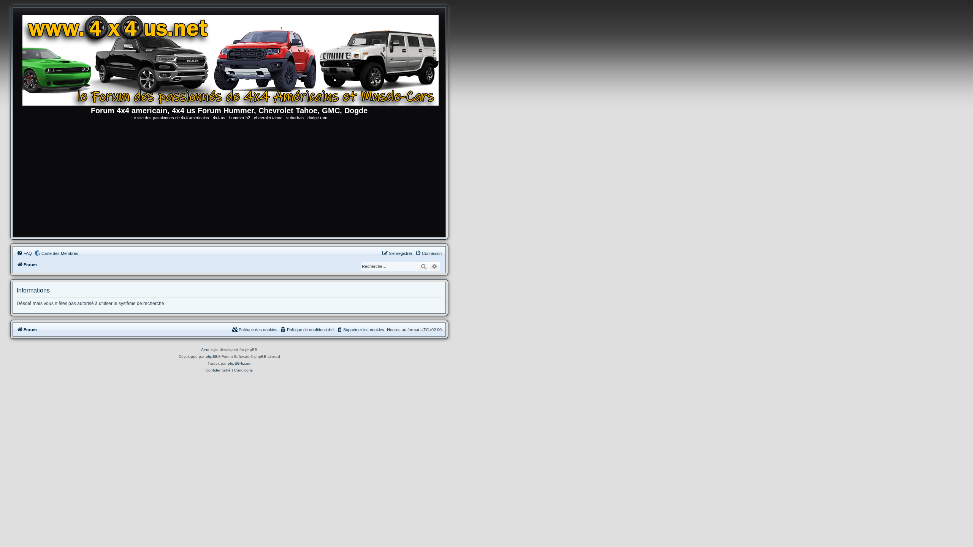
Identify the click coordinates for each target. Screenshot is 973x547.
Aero (205, 350)
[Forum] (233, 58)
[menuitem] (24, 253)
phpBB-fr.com (239, 363)
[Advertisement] (229, 180)
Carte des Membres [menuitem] (59, 253)
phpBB (212, 356)
